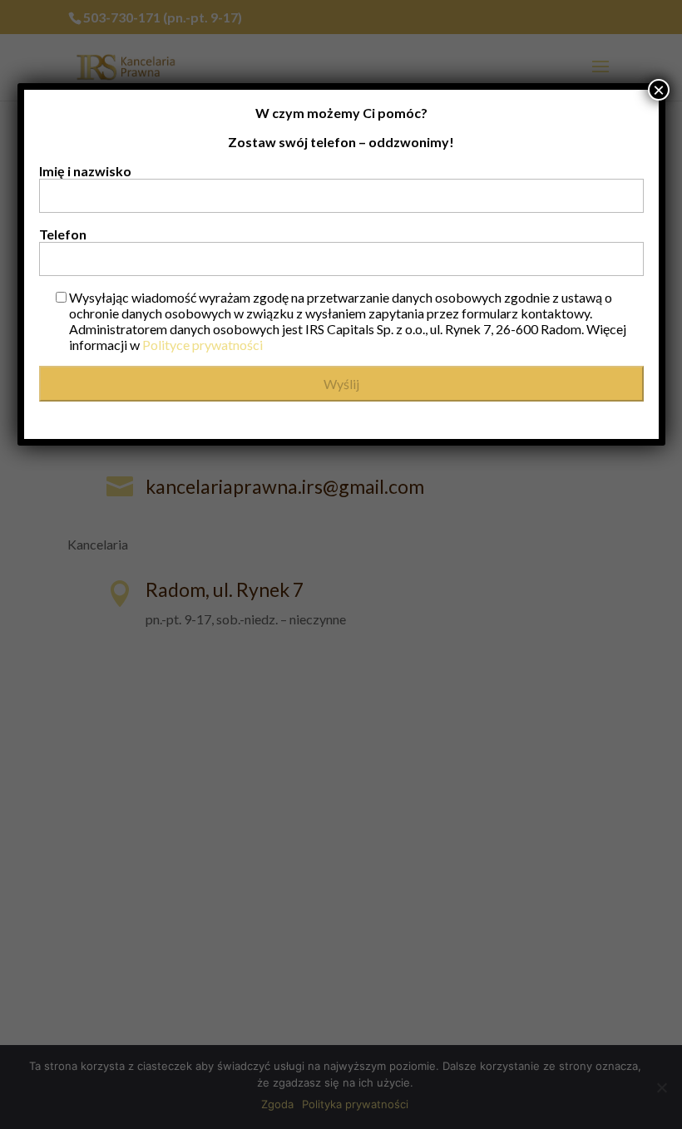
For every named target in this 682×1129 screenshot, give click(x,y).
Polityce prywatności (202, 345)
